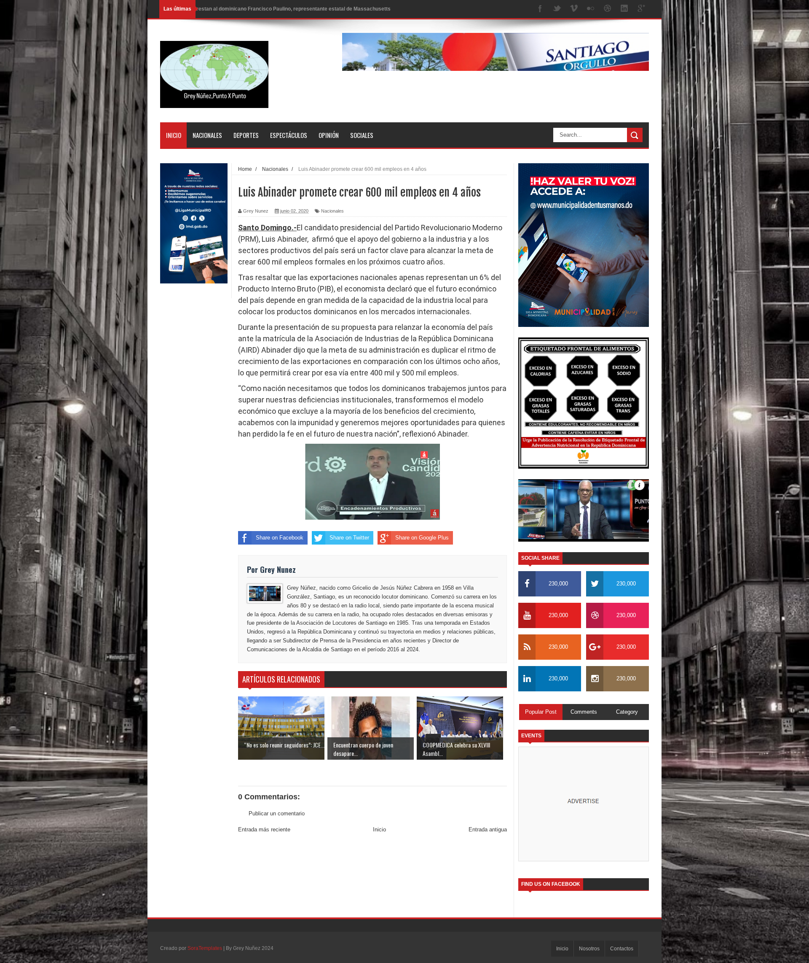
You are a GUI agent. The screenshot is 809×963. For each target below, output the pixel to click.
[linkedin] (624, 9)
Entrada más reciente (264, 829)
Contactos (621, 949)
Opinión (329, 135)
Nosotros (589, 949)
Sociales (361, 135)
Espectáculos (288, 135)
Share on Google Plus (422, 537)
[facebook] (540, 9)
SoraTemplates (205, 948)
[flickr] (590, 9)
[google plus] (641, 9)
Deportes (246, 135)
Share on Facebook (279, 537)
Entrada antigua (488, 829)
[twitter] (557, 9)
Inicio (173, 135)
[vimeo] (573, 9)
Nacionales (207, 135)
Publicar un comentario (277, 813)
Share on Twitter (349, 537)
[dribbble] (607, 9)
